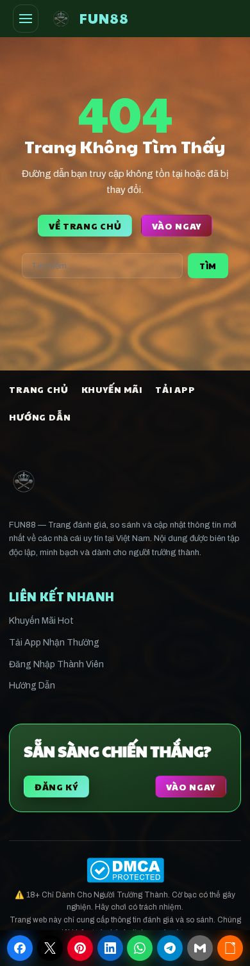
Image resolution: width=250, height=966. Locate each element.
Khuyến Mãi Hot (41, 621)
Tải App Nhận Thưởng (54, 642)
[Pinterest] (80, 948)
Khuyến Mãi (111, 389)
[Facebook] (20, 948)
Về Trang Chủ (85, 225)
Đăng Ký (56, 786)
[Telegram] (170, 948)
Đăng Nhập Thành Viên (56, 664)
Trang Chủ (39, 389)
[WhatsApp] (140, 948)
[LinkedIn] (110, 948)
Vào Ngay (176, 225)
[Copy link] (230, 948)
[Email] (200, 948)
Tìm (208, 266)
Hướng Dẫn (40, 416)
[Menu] (25, 18)
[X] (50, 948)
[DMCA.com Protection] (125, 870)
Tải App (175, 389)
